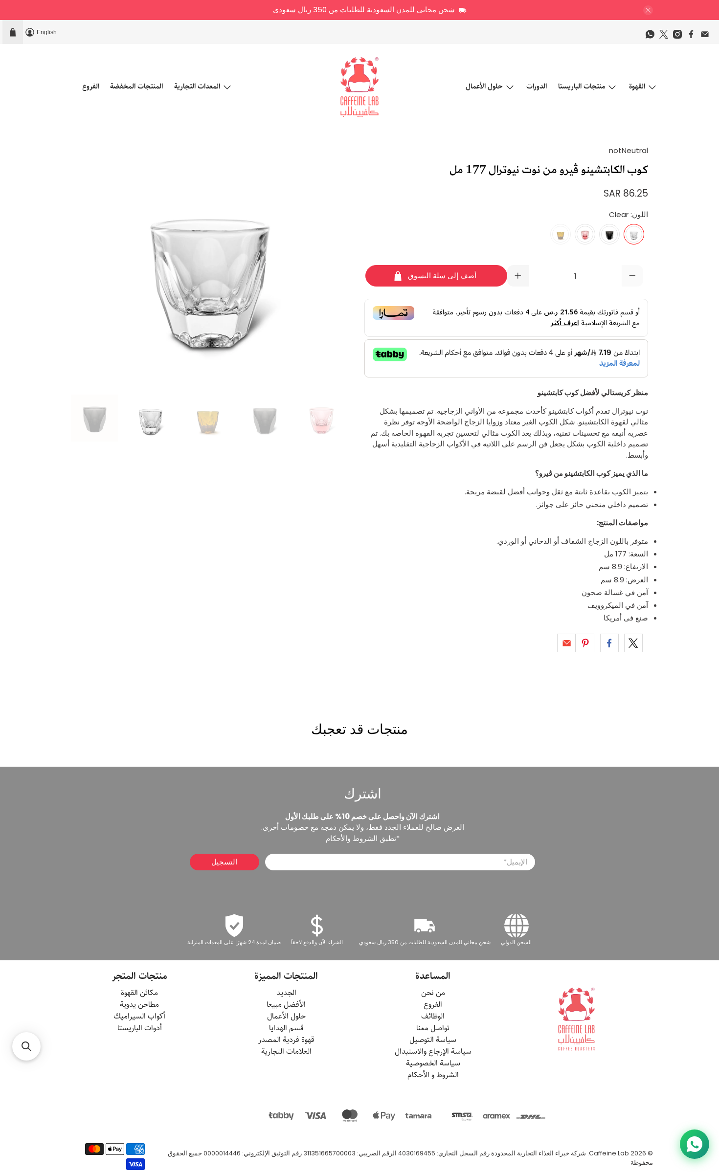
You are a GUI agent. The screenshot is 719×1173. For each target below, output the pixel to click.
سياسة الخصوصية (433, 1063)
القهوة (637, 86)
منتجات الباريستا (581, 86)
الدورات (536, 86)
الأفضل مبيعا (286, 1004)
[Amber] (560, 234)
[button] (26, 1046)
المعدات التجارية (197, 86)
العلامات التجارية (286, 1051)
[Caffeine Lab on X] (666, 36)
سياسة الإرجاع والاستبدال (433, 1051)
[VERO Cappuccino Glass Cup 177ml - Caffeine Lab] (213, 265)
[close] (648, 10)
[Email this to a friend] (566, 643)
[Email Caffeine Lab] (707, 36)
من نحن (433, 993)
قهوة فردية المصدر (286, 1040)
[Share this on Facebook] (609, 643)
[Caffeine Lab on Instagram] (680, 36)
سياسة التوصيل (432, 1040)
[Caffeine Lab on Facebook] (693, 36)
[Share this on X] (633, 643)
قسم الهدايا (286, 1028)
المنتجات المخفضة (136, 86)
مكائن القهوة (139, 993)
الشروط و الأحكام (433, 1075)
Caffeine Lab (609, 1153)
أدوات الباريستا (139, 1028)
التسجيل (224, 862)
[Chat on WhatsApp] (694, 1144)
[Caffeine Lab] (359, 87)
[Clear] (634, 234)
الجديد (286, 993)
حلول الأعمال (484, 86)
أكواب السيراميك (139, 1016)
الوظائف (433, 1016)
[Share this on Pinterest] (585, 643)
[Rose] (585, 234)
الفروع (90, 86)
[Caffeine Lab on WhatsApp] (652, 36)
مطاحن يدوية (139, 1004)
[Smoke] (609, 234)
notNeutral (628, 150)
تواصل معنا (432, 1028)
